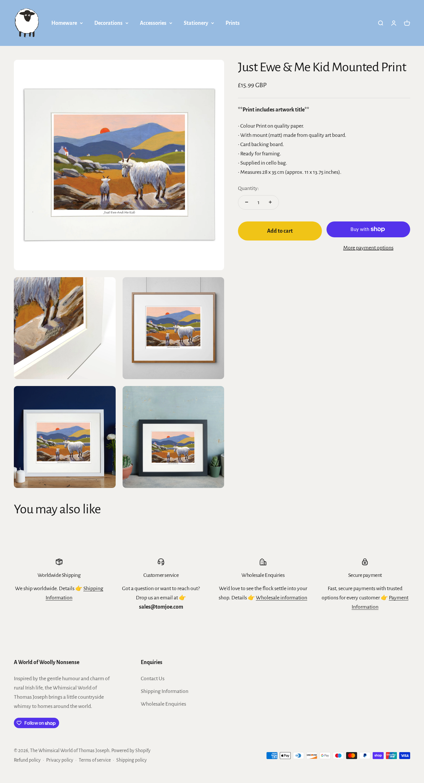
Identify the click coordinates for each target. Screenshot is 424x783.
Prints (233, 23)
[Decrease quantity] (246, 202)
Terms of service (95, 760)
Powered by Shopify (131, 750)
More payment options (368, 247)
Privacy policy (59, 760)
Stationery (196, 23)
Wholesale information (281, 598)
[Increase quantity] (270, 202)
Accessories (153, 23)
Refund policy (27, 760)
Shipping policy (131, 760)
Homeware (64, 23)
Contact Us (152, 678)
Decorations (108, 23)
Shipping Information (164, 691)
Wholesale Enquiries (163, 704)
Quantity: (248, 188)
